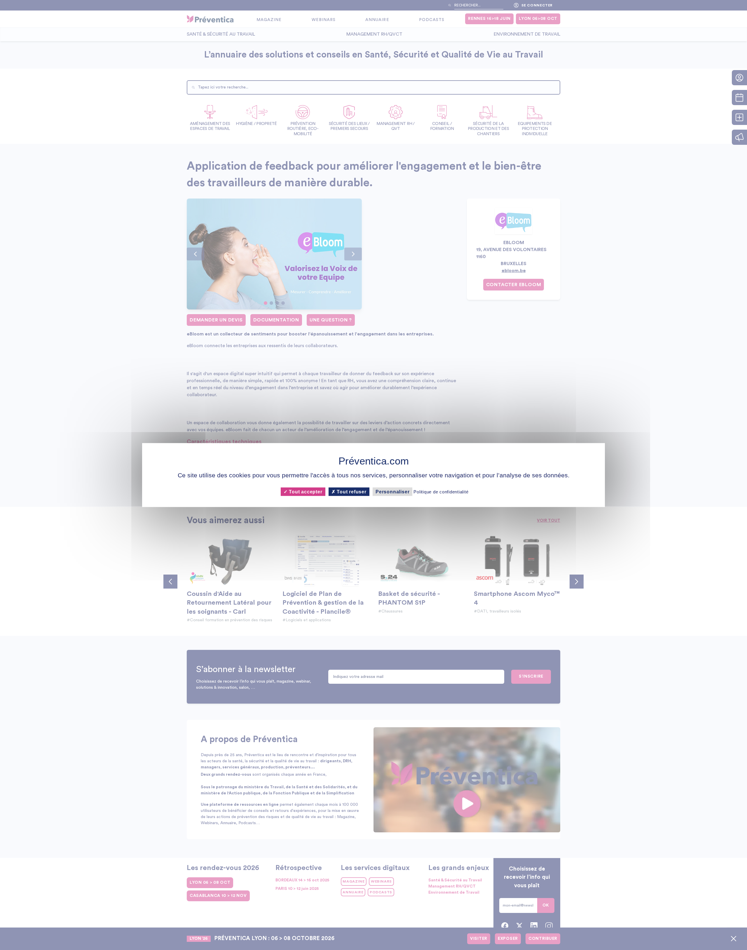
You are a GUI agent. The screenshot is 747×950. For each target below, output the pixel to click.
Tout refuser (351, 491)
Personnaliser (392, 491)
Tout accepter (304, 491)
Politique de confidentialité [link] (440, 491)
